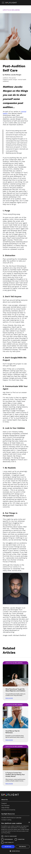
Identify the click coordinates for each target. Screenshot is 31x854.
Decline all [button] (22, 846)
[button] (15, 851)
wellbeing (5, 81)
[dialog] (15, 837)
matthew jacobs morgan (10, 79)
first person (12, 78)
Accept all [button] (8, 846)
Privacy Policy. (6, 832)
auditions (5, 78)
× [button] (29, 822)
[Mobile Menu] (3, 2)
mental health (22, 79)
